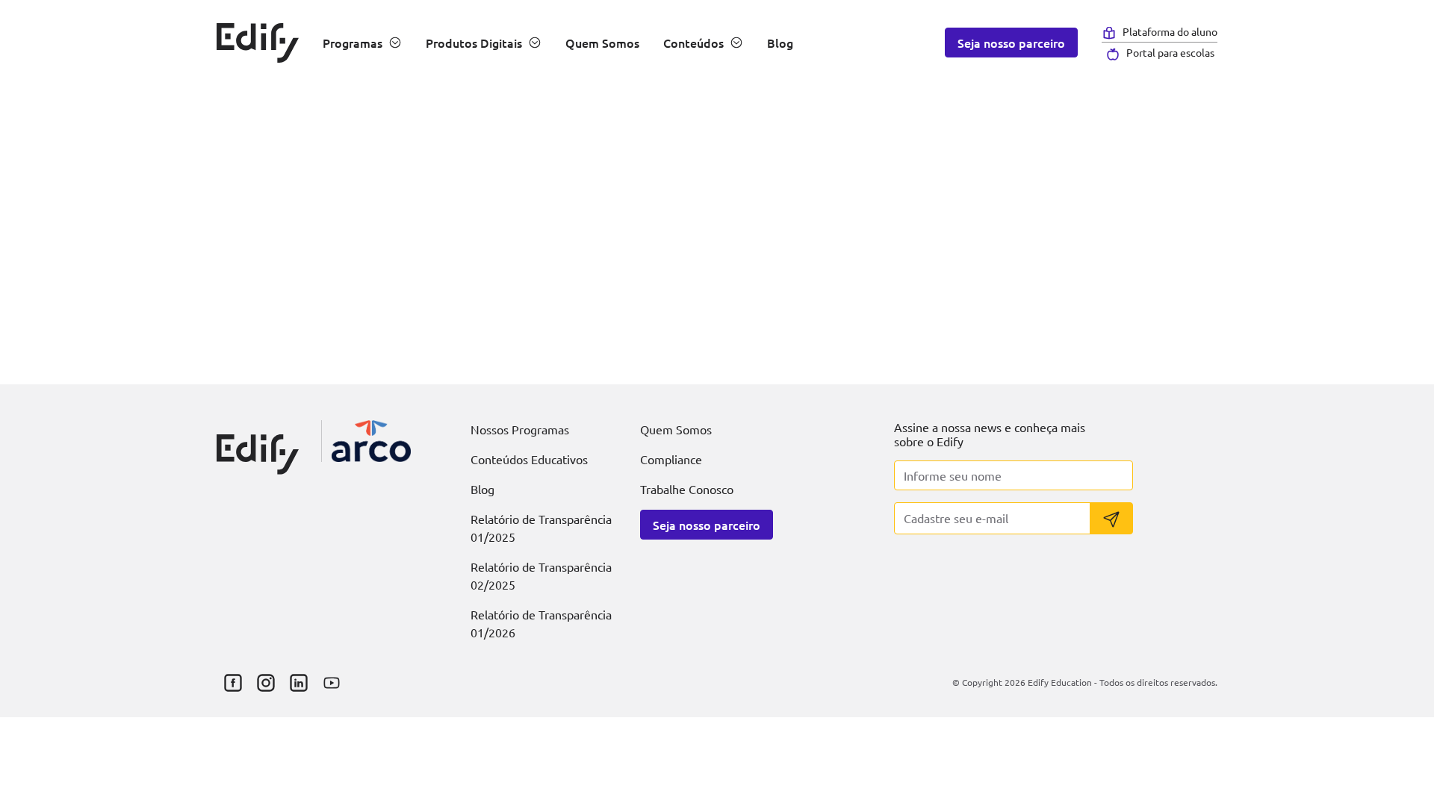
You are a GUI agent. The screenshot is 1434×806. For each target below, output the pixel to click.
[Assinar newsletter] (1111, 518)
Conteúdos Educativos (529, 459)
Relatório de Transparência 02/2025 (541, 575)
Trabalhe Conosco (686, 488)
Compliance (671, 459)
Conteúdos (693, 42)
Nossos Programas (520, 429)
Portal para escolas (1170, 52)
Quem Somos (602, 42)
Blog (780, 42)
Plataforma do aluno (1170, 31)
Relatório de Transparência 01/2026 (541, 623)
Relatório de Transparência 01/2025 (541, 527)
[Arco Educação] (371, 441)
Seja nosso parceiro (1011, 42)
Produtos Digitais (474, 42)
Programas (352, 42)
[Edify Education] (258, 442)
